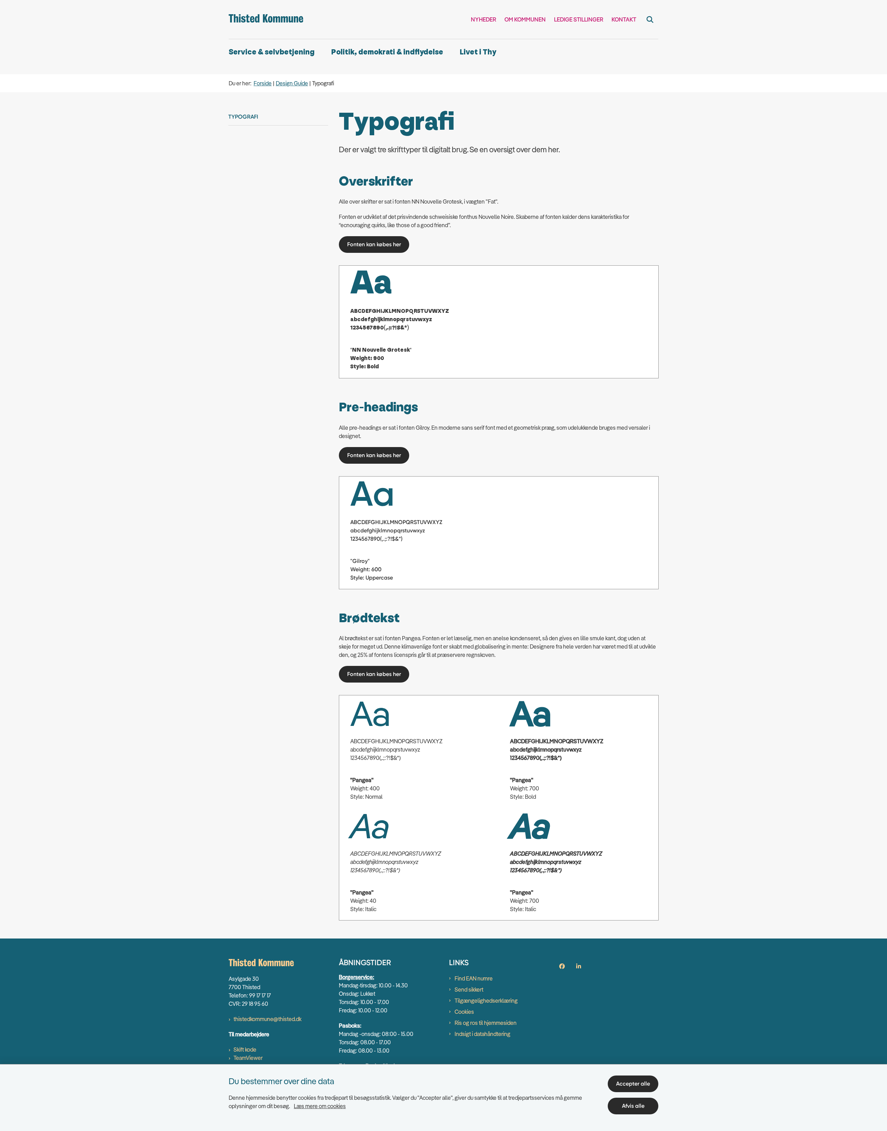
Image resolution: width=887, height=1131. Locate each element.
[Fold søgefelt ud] (650, 19)
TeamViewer (248, 1057)
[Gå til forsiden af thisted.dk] (266, 19)
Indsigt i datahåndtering (482, 1033)
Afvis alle (633, 1106)
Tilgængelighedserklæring (486, 1000)
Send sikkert (469, 989)
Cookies (464, 1011)
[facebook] (562, 966)
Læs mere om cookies (320, 1106)
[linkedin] (578, 966)
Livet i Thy (478, 52)
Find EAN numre (474, 978)
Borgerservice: (356, 977)
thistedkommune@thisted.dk (267, 1019)
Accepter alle (633, 1083)
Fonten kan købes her (374, 244)
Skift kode (245, 1049)
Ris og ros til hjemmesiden (486, 1022)
